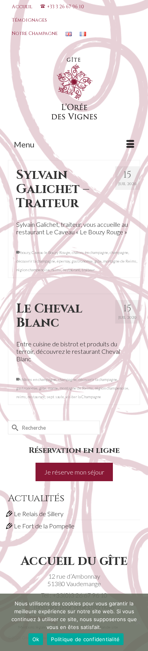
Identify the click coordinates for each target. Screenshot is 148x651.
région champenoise (33, 269)
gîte (97, 261)
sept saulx (55, 396)
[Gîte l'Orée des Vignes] (74, 90)
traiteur (88, 269)
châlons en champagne (90, 252)
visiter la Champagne (83, 396)
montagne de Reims (120, 261)
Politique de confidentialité (85, 639)
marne (53, 388)
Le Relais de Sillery (39, 513)
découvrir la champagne (35, 261)
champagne (119, 252)
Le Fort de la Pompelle (44, 526)
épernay (63, 261)
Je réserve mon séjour (74, 472)
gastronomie (82, 261)
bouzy (25, 252)
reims (56, 269)
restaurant (71, 269)
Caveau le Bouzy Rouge (51, 252)
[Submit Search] (14, 427)
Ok (35, 639)
